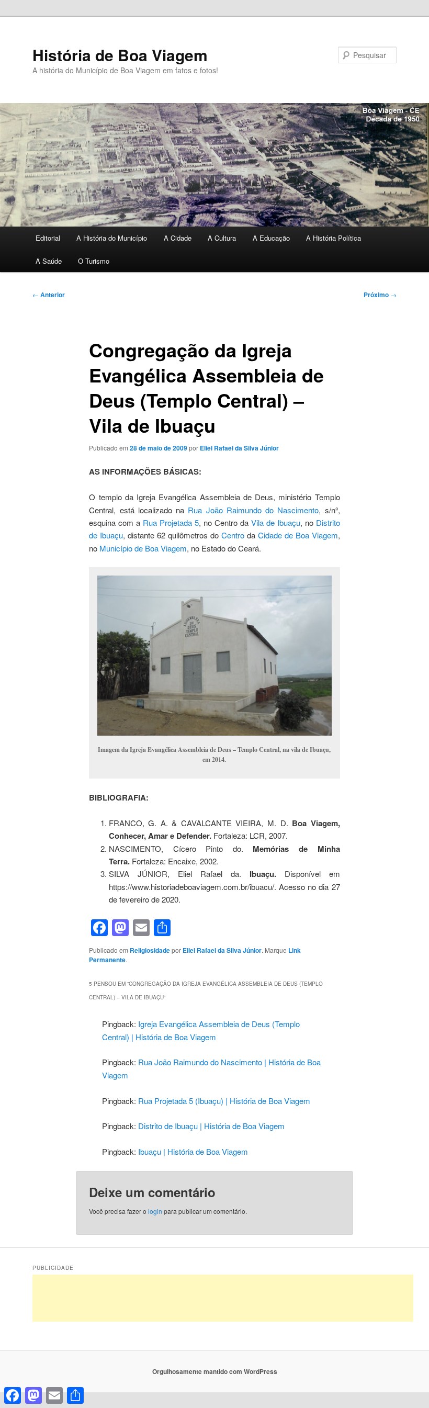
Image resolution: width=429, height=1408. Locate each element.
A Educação (271, 238)
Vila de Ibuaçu (275, 522)
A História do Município (111, 238)
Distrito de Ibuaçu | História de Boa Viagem (211, 1125)
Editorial (48, 238)
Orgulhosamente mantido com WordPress (214, 1371)
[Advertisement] (222, 1298)
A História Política (333, 238)
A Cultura (222, 238)
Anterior (48, 294)
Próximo (380, 294)
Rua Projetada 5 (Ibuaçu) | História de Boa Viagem (224, 1100)
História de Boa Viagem (120, 54)
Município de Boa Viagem (143, 548)
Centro (232, 535)
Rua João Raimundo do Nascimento (253, 509)
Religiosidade (150, 950)
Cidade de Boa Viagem (298, 535)
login (155, 1211)
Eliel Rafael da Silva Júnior (239, 448)
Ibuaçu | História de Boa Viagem (193, 1151)
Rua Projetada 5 (171, 522)
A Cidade (177, 238)
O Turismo (93, 261)
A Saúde (49, 261)
